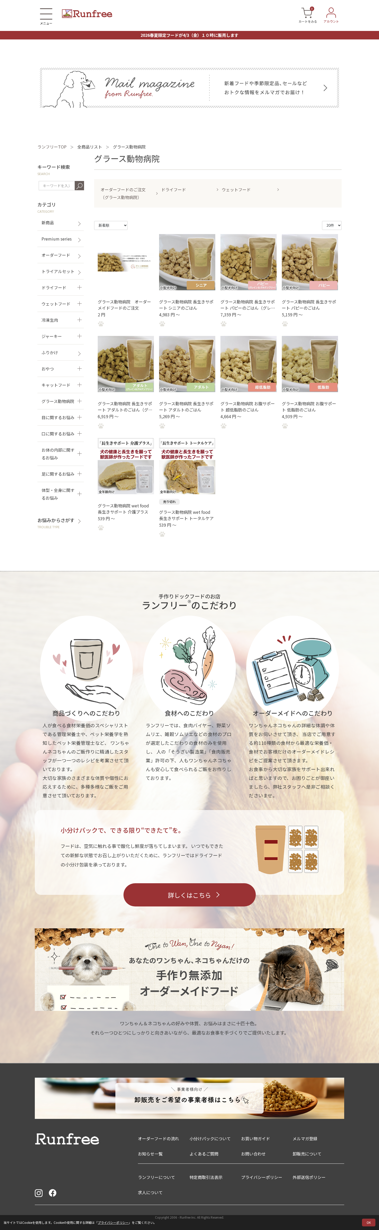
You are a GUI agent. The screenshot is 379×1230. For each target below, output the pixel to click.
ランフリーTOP (52, 147)
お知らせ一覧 (150, 1154)
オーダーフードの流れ (158, 1138)
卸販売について (307, 1154)
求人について (150, 1192)
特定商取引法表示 (206, 1177)
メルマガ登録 (305, 1138)
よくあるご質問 (204, 1154)
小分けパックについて (210, 1138)
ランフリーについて (156, 1177)
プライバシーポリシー (113, 1222)
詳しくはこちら (189, 894)
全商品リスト (89, 147)
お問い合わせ (253, 1154)
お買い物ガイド (255, 1138)
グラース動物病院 (129, 147)
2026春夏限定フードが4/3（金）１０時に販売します (189, 35)
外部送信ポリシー (309, 1177)
